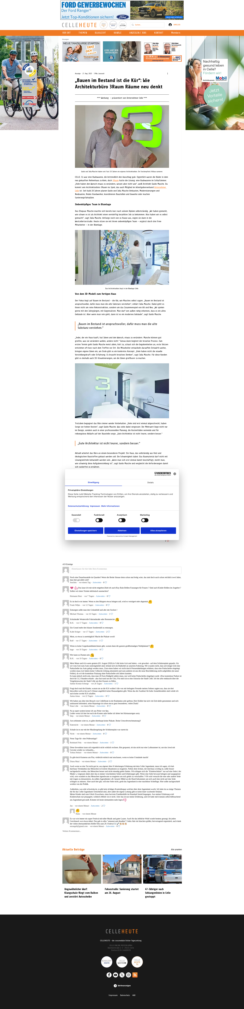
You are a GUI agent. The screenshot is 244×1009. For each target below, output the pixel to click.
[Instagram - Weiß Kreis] (128, 974)
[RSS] (135, 974)
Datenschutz (125, 995)
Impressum (113, 995)
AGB (133, 995)
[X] (122, 974)
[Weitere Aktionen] (167, 73)
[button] (118, 33)
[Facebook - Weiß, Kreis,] (109, 974)
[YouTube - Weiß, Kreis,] (115, 974)
